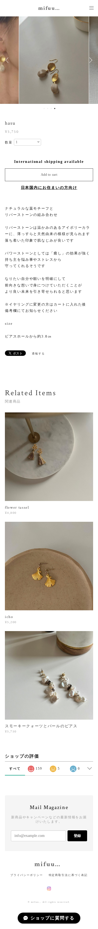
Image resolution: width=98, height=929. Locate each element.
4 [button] (54, 108)
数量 (9, 142)
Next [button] (90, 60)
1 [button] (44, 108)
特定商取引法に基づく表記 (68, 875)
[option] (49, 60)
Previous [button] (8, 60)
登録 (77, 836)
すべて (15, 768)
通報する (38, 353)
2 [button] (47, 108)
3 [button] (51, 108)
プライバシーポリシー (26, 875)
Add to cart (49, 175)
